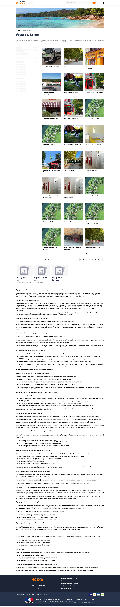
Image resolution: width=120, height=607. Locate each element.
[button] (99, 2)
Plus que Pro (33, 594)
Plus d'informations (52, 252)
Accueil (18, 30)
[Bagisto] (20, 2)
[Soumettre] (94, 3)
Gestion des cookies (66, 588)
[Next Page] (101, 259)
